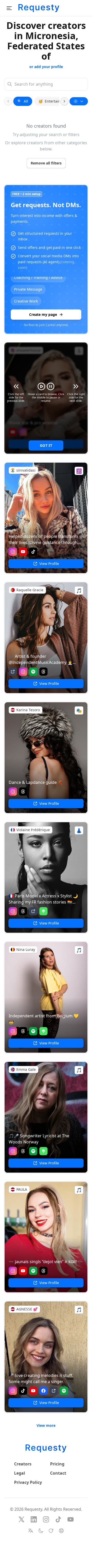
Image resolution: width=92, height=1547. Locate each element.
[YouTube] (23, 552)
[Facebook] (43, 1391)
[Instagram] (13, 552)
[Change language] (31, 1531)
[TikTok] (33, 552)
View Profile (49, 563)
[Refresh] (51, 1531)
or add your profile (46, 66)
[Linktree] (43, 911)
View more (46, 1425)
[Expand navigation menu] (9, 8)
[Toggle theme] (41, 1531)
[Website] (13, 671)
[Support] (61, 1531)
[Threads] (43, 671)
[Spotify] (33, 671)
